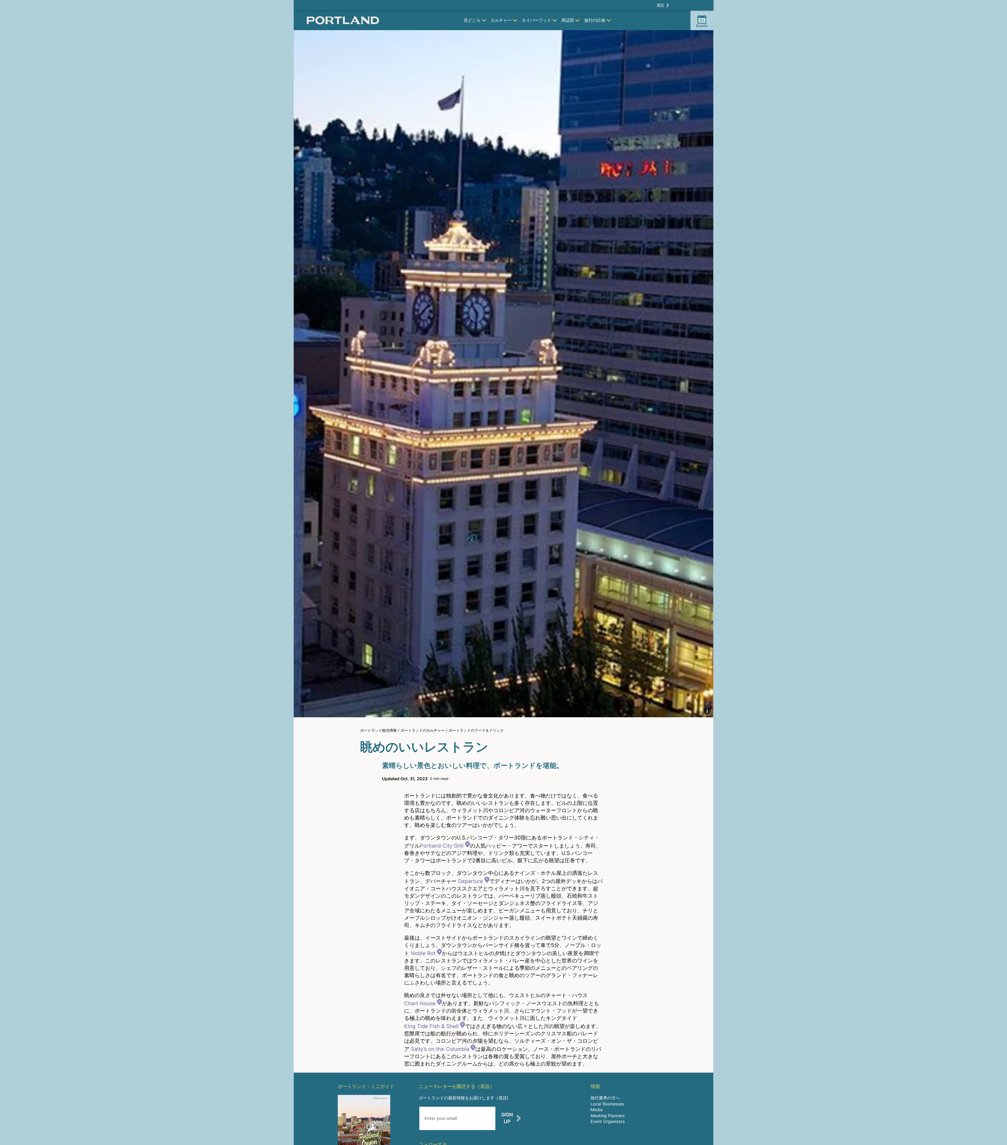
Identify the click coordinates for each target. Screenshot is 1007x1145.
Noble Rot (423, 953)
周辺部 (567, 20)
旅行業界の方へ (605, 1097)
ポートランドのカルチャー (423, 730)
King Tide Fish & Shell (431, 1026)
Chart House (420, 1003)
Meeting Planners (608, 1115)
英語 (660, 5)
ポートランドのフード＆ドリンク (476, 730)
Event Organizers (608, 1121)
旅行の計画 (594, 20)
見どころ (472, 20)
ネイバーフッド (536, 20)
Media (597, 1109)
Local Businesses (607, 1103)
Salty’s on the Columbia (440, 1049)
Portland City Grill (442, 846)
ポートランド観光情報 (378, 730)
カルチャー (501, 20)
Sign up (507, 1118)
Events (702, 23)
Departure (470, 881)
